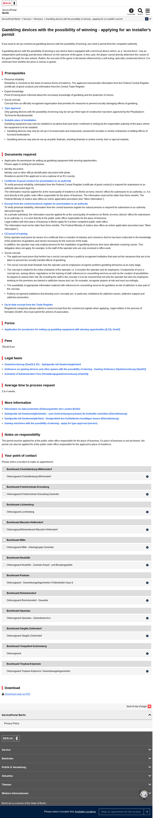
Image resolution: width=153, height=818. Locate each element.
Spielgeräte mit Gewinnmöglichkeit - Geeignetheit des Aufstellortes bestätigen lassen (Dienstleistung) (61, 418)
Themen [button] (6, 784)
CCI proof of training (15, 233)
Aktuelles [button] (7, 776)
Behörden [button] (7, 758)
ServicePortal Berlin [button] (14, 715)
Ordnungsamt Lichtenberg (20, 512)
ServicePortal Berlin (11, 19)
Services (27, 19)
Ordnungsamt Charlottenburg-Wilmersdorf (29, 476)
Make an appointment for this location (121, 812)
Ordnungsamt (14, 653)
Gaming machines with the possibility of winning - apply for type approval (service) (50, 423)
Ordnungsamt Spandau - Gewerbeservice (29, 618)
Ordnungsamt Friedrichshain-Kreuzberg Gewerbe (33, 494)
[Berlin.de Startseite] (9, 3)
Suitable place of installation (20, 120)
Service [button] (6, 749)
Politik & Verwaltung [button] (14, 767)
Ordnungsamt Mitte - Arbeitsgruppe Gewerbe (30, 547)
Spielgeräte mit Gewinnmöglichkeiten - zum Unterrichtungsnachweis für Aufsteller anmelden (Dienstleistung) (65, 413)
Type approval (12, 108)
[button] (148, 18)
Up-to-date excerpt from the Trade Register (28, 304)
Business (38, 19)
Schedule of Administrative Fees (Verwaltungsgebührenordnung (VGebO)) (46, 374)
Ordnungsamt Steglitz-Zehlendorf (24, 635)
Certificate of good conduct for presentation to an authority (37, 181)
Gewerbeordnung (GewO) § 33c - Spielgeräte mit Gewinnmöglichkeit (42, 364)
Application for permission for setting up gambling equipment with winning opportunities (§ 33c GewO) (62, 329)
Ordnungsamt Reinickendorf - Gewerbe (27, 600)
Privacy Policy (11, 723)
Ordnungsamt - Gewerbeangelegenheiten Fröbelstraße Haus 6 (40, 582)
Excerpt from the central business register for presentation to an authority (46, 203)
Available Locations (85, 811)
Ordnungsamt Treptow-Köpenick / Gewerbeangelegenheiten (38, 671)
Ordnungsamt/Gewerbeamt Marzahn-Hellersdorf (32, 529)
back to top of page (137, 706)
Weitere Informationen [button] (15, 793)
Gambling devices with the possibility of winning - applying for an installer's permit (84, 19)
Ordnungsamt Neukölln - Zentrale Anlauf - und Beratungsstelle (39, 565)
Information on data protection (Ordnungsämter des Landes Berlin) (42, 409)
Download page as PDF (17, 694)
